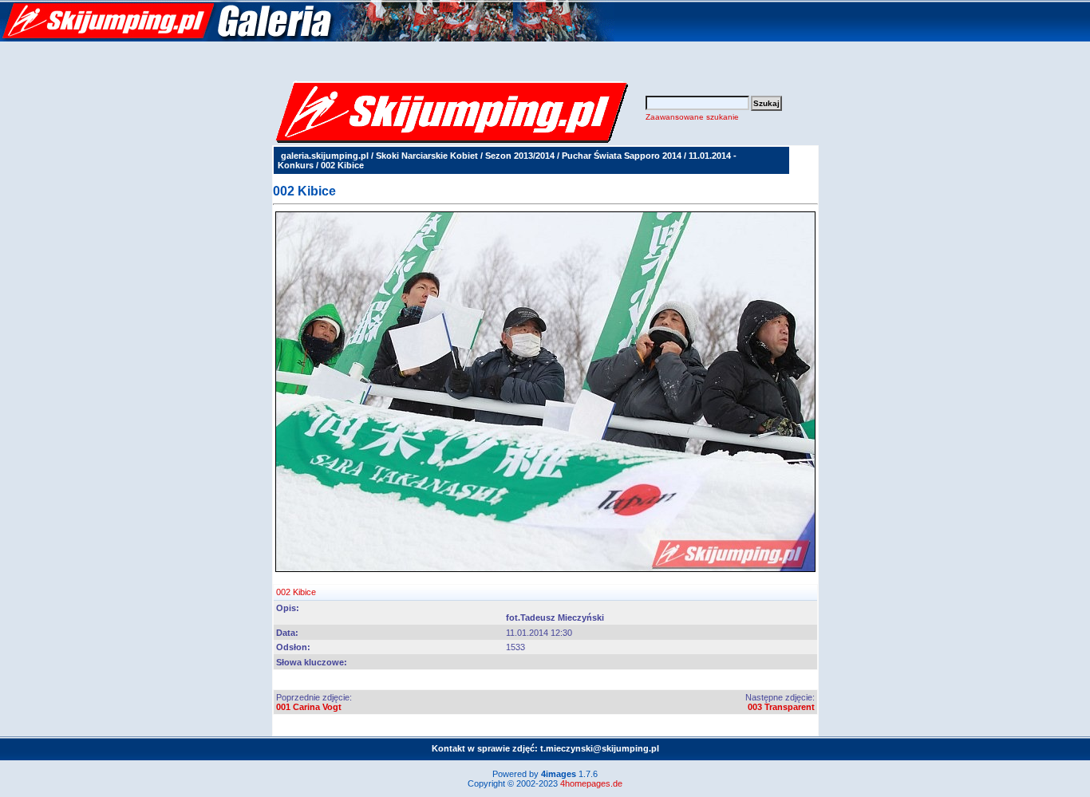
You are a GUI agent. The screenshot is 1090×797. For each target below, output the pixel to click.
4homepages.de (591, 783)
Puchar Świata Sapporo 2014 (621, 155)
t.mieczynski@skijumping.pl (599, 748)
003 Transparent (781, 707)
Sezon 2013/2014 (520, 155)
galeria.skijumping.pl (325, 155)
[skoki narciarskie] (307, 38)
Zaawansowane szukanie (692, 116)
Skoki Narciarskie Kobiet (427, 155)
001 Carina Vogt (309, 707)
